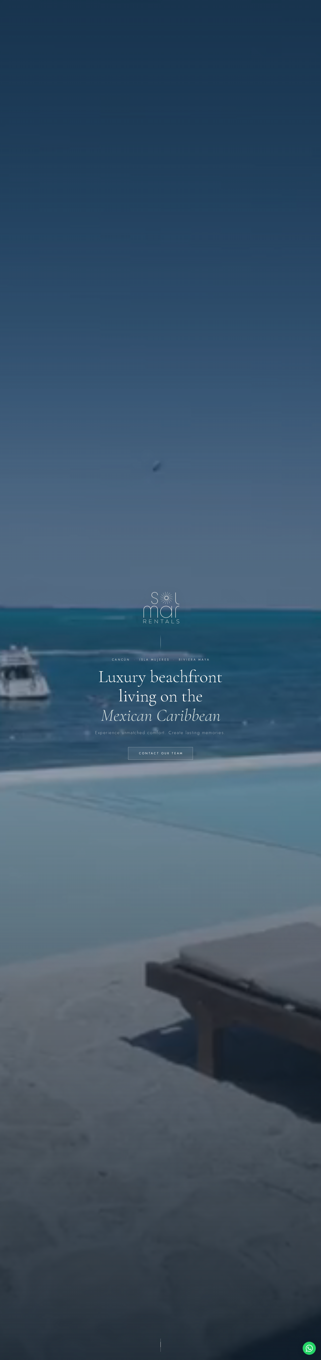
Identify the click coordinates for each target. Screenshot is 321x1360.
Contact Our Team (161, 753)
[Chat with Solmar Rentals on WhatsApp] (309, 1348)
